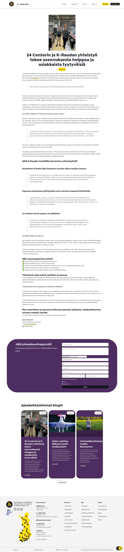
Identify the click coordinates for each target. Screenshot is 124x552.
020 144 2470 (41, 536)
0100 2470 (24, 4)
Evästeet (15, 549)
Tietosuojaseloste (38, 549)
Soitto (65, 381)
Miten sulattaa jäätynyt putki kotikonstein (60, 444)
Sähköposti (66, 384)
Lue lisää (27, 475)
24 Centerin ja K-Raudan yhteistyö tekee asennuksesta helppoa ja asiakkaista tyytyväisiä (34, 449)
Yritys (93, 4)
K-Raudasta (35, 78)
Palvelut (74, 4)
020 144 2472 (41, 527)
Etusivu (64, 4)
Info (84, 4)
